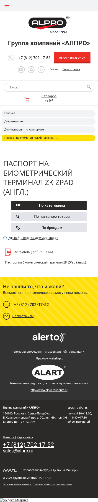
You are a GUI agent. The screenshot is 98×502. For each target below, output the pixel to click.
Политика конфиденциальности (17, 484)
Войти (53, 69)
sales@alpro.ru (18, 451)
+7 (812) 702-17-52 (28, 444)
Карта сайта (25, 437)
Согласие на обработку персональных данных (52, 484)
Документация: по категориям (24, 129)
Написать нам (23, 316)
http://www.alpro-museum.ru (49, 390)
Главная (9, 113)
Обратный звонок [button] (72, 57)
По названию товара (52, 216)
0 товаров (49, 96)
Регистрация (71, 69)
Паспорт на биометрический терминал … (31, 137)
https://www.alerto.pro (49, 358)
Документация (13, 121)
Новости (9, 437)
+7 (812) (34, 58)
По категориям (52, 205)
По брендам (51, 228)
